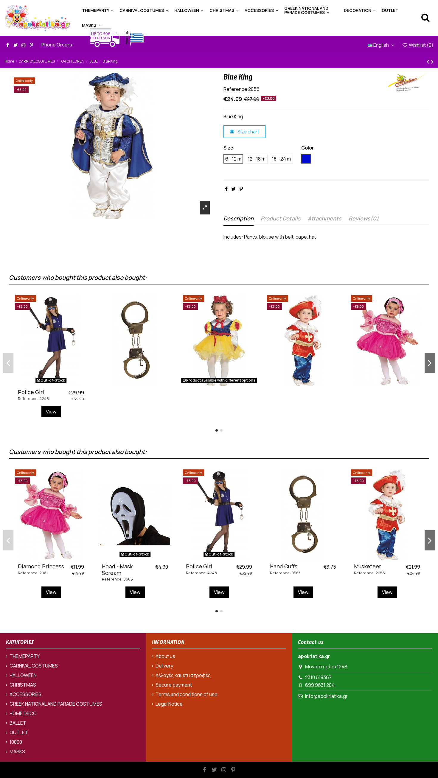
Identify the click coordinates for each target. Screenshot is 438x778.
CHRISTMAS (23, 684)
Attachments (324, 218)
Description (238, 218)
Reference (235, 89)
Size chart (248, 131)
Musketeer (367, 566)
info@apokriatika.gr (326, 696)
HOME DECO (23, 713)
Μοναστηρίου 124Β (326, 666)
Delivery (164, 665)
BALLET (18, 723)
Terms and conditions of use (187, 694)
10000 (16, 742)
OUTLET (19, 732)
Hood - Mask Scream (117, 569)
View (51, 411)
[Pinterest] (241, 189)
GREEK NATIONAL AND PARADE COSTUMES (56, 704)
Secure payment (174, 684)
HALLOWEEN (23, 675)
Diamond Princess (41, 566)
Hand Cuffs (283, 566)
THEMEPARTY (25, 656)
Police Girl (31, 392)
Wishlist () (421, 45)
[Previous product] (429, 61)
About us (165, 656)
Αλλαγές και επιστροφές (183, 675)
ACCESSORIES (25, 694)
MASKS (17, 751)
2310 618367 (318, 677)
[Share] (226, 189)
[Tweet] (233, 189)
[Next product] (432, 61)
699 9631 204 (320, 685)
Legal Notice (169, 704)
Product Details (281, 218)
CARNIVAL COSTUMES (34, 665)
